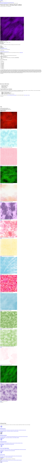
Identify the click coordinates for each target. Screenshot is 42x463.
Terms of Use (6, 461)
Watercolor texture (6, 3)
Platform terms (21, 52)
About (13, 2)
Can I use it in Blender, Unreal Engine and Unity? (6, 109)
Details (1, 129)
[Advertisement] (21, 12)
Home (1, 3)
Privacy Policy (3, 461)
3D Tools (8, 2)
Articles (6, 2)
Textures (3, 3)
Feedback (1, 462)
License (1, 461)
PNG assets (4, 2)
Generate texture (10, 2)
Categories (1, 2)
